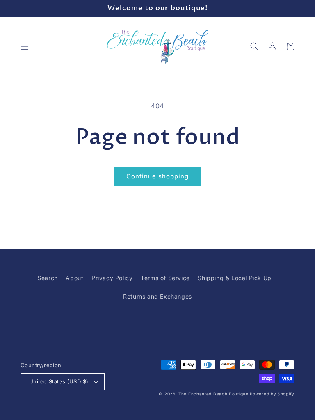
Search (47, 277)
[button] (25, 46)
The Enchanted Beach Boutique (213, 393)
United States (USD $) (58, 381)
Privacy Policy (111, 277)
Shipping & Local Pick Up (234, 277)
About (74, 277)
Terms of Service (165, 277)
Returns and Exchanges (157, 296)
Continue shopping (157, 176)
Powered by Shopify (272, 393)
